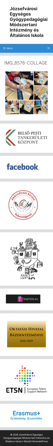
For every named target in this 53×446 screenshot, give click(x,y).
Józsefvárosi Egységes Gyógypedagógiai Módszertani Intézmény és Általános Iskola (29, 22)
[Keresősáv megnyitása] (48, 48)
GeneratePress (40, 441)
